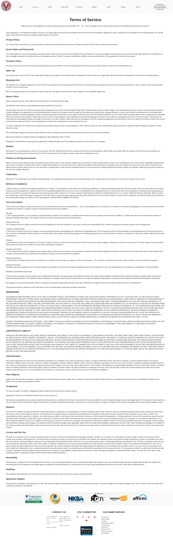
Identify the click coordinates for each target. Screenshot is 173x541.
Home (21, 7)
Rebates (94, 7)
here (30, 44)
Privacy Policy (106, 529)
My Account (105, 525)
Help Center (64, 7)
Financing (79, 7)
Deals (108, 7)
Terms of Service (107, 531)
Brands (138, 7)
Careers (104, 521)
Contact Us (105, 517)
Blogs (50, 7)
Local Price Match (107, 523)
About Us (35, 7)
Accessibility (105, 533)
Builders (123, 7)
